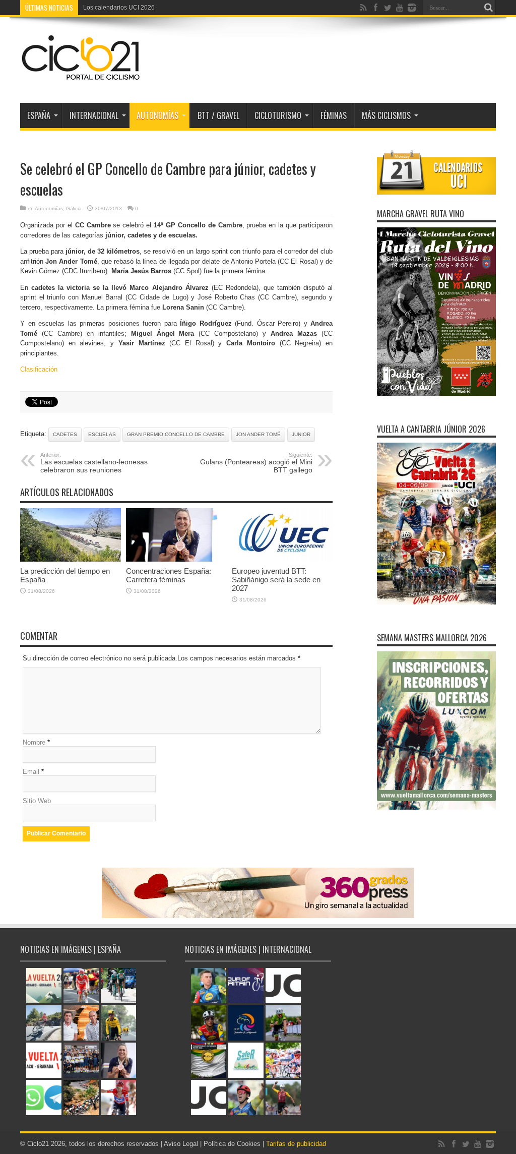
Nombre (34, 742)
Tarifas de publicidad (296, 1143)
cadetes (65, 434)
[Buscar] (488, 7)
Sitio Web (37, 801)
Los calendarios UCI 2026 (119, 7)
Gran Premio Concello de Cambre (176, 434)
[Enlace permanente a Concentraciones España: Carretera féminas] (176, 559)
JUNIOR (301, 434)
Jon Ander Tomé (258, 434)
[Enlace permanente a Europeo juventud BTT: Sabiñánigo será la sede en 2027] (282, 559)
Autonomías (157, 115)
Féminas (333, 115)
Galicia (74, 208)
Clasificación (38, 369)
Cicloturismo (277, 115)
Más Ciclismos (386, 115)
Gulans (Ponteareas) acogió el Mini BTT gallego (256, 463)
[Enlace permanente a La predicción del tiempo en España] (70, 559)
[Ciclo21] (81, 78)
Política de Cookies (232, 1143)
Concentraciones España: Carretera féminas (168, 575)
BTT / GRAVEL (218, 115)
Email (31, 771)
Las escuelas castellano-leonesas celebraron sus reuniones (94, 463)
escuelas (102, 434)
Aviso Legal (181, 1143)
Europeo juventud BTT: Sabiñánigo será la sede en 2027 (276, 579)
